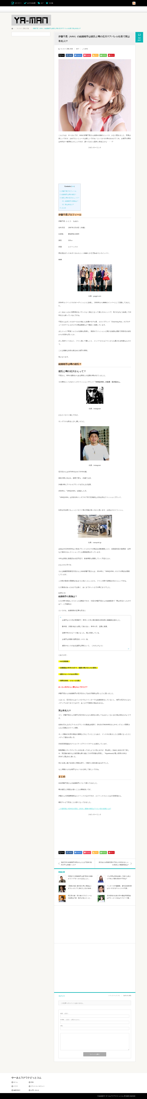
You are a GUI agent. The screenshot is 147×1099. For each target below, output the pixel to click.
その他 (51, 3)
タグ (42, 3)
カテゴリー (18, 3)
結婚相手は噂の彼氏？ (68, 194)
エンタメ (63, 49)
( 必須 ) (64, 1013)
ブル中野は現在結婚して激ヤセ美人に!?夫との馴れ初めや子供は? (119, 877)
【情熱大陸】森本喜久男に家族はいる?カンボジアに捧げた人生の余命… (80, 887)
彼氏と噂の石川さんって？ (69, 198)
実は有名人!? (68, 204)
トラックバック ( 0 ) (114, 995)
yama (86, 49)
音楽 (71, 49)
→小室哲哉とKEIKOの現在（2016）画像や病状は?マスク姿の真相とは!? (84, 809)
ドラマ (16, 1086)
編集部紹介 (17, 1090)
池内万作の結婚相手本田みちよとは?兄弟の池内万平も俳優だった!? (76, 863)
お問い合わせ (35, 1090)
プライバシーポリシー (38, 1086)
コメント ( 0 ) (127, 995)
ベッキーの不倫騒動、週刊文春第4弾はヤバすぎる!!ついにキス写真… (119, 887)
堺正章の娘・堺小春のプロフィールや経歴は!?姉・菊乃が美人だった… (80, 897)
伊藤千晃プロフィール (68, 191)
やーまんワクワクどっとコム (26, 1077)
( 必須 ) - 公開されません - (70, 1019)
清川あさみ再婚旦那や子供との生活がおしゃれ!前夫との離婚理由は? (114, 863)
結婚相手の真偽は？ (70, 201)
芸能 (68, 49)
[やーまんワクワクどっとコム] (31, 20)
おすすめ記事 (31, 3)
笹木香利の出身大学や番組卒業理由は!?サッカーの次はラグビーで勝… (119, 897)
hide (73, 186)
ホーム (16, 1082)
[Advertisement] (94, 164)
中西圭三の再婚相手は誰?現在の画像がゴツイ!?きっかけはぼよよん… (80, 877)
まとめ (63, 208)
